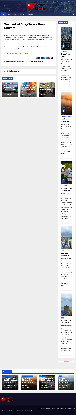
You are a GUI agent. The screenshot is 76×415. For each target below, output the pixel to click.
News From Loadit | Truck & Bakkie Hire (10, 89)
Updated (73, 412)
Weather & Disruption (66, 116)
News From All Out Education (28, 88)
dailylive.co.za (13, 71)
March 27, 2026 (66, 258)
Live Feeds (6, 83)
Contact (31, 14)
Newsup (22, 410)
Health (42, 83)
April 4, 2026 (66, 124)
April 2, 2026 (66, 193)
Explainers (63, 185)
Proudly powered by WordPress (8, 410)
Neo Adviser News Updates (15, 61)
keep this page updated (12, 49)
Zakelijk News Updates (35, 61)
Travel (5, 85)
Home (23, 85)
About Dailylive (19, 14)
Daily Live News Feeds (62, 408)
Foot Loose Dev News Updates (17, 53)
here (32, 39)
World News (64, 51)
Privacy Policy (71, 408)
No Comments (66, 63)
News (9, 14)
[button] (70, 14)
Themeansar (29, 410)
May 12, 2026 (66, 59)
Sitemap (68, 412)
